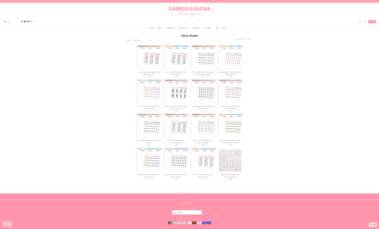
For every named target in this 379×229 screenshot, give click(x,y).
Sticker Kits (171, 28)
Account (359, 21)
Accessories (197, 28)
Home (151, 28)
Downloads (208, 28)
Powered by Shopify (197, 218)
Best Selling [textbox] (137, 40)
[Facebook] (25, 21)
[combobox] (365, 21)
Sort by (128, 40)
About (193, 196)
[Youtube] (28, 21)
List (251, 39)
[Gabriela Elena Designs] (189, 11)
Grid (245, 39)
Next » (194, 184)
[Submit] (204, 212)
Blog (217, 28)
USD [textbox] (365, 21)
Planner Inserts (184, 28)
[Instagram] (30, 21)
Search (186, 196)
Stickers (160, 28)
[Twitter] (22, 21)
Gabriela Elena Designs (186, 218)
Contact (226, 28)
